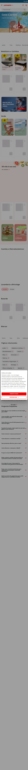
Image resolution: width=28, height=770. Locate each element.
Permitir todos (14, 394)
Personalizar (13, 397)
